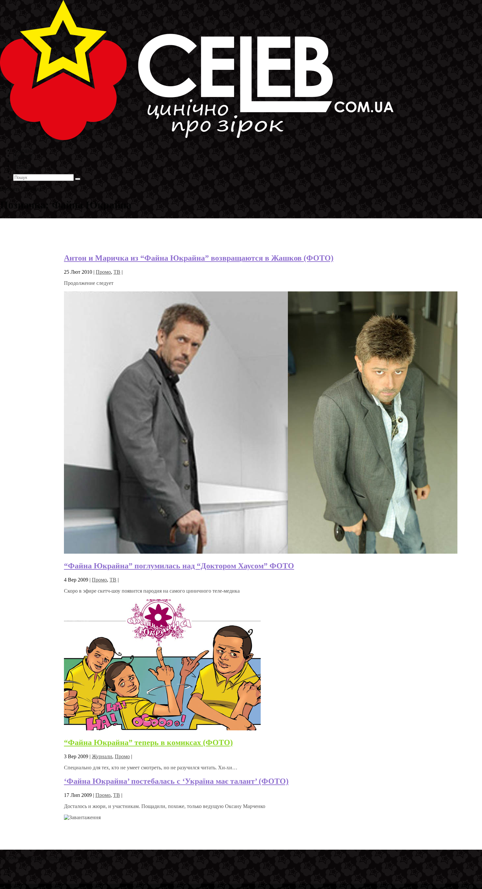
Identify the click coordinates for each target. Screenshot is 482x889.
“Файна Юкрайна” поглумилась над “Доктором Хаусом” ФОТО (179, 566)
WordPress (101, 857)
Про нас (23, 171)
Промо (103, 272)
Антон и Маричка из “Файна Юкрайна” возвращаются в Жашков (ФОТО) (198, 258)
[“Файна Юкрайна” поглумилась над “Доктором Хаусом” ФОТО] (260, 552)
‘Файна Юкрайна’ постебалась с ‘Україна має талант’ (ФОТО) (176, 781)
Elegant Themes (44, 857)
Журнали (102, 756)
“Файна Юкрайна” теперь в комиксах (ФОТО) (148, 742)
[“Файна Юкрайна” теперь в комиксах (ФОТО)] (162, 728)
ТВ (116, 272)
